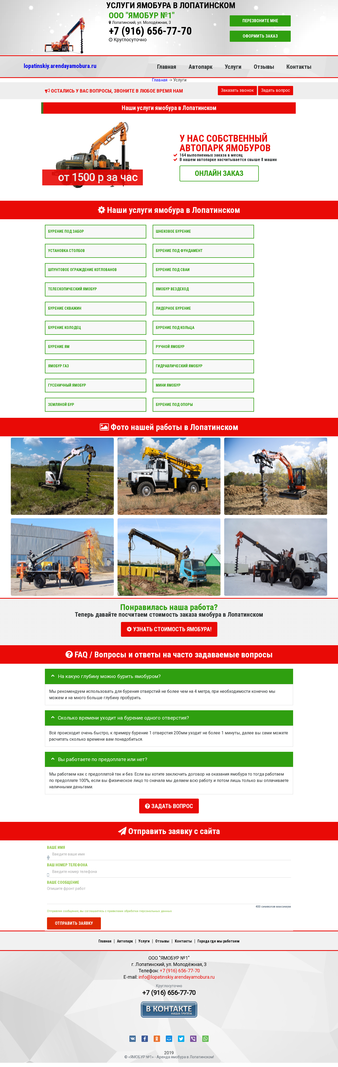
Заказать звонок (237, 90)
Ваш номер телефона (67, 865)
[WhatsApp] (205, 1039)
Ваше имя (56, 847)
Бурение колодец (64, 327)
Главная (166, 66)
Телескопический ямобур (72, 289)
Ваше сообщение (63, 882)
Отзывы (264, 66)
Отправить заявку (74, 923)
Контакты (299, 66)
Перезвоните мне (260, 20)
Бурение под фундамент (179, 250)
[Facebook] (145, 1039)
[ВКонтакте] (132, 1039)
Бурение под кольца (175, 327)
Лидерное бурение (173, 308)
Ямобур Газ (58, 366)
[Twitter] (181, 1039)
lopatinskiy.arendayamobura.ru (60, 65)
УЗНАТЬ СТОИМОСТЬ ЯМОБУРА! (172, 629)
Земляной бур (61, 404)
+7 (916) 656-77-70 (150, 31)
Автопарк (201, 66)
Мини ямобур (168, 385)
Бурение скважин (64, 308)
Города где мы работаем (219, 941)
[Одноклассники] (157, 1039)
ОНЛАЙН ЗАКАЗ (219, 173)
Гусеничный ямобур (67, 385)
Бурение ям (58, 347)
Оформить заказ (260, 36)
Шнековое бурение (173, 231)
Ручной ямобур (170, 347)
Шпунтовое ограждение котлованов (82, 270)
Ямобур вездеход (172, 289)
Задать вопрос (275, 90)
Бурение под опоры (174, 404)
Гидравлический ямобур (179, 366)
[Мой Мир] (169, 1039)
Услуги (233, 66)
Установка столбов (66, 250)
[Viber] (193, 1039)
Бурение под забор (66, 231)
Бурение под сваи (173, 270)
